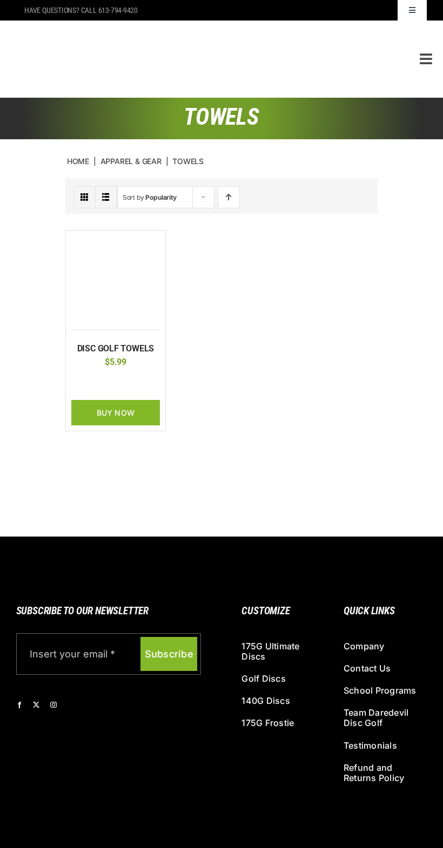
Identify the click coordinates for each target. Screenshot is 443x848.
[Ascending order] (228, 197)
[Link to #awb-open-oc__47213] (426, 59)
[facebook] (19, 705)
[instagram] (53, 705)
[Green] (82, 384)
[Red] (132, 384)
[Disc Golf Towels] (115, 241)
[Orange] (116, 384)
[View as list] (106, 197)
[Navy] (99, 384)
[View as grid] (84, 197)
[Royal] (149, 384)
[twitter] (36, 705)
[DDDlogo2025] (169, 29)
